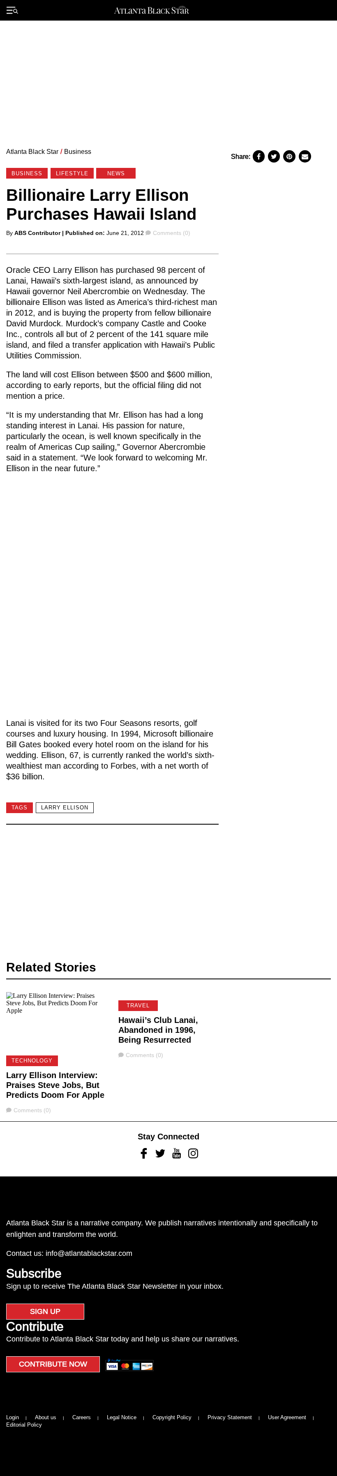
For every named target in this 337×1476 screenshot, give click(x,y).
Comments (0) (171, 233)
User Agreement (287, 1417)
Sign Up (45, 1311)
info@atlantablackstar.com (89, 1253)
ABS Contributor (37, 233)
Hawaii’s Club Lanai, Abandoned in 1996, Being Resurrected (158, 1030)
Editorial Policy (24, 1425)
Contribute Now (53, 1364)
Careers (81, 1417)
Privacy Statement (230, 1417)
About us (45, 1417)
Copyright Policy (172, 1417)
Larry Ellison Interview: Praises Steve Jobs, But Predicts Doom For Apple (55, 1085)
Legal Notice (121, 1417)
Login (12, 1417)
